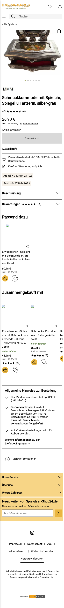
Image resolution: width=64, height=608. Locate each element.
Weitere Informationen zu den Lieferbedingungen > (22, 441)
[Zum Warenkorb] (60, 6)
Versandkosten (30, 123)
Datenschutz (34, 543)
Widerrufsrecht (17, 551)
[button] (59, 31)
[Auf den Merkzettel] (15, 278)
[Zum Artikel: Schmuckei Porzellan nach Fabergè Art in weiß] (45, 315)
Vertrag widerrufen (32, 558)
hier (51, 577)
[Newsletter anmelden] (58, 513)
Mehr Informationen (24, 458)
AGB (50, 543)
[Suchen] (14, 16)
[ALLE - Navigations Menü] (4, 16)
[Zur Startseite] (16, 6)
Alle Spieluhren (11, 24)
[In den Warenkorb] (5, 278)
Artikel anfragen (11, 129)
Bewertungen (21, 204)
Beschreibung (11, 193)
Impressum (16, 543)
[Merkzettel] (50, 6)
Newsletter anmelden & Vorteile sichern (25, 506)
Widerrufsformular (42, 551)
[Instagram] (32, 532)
